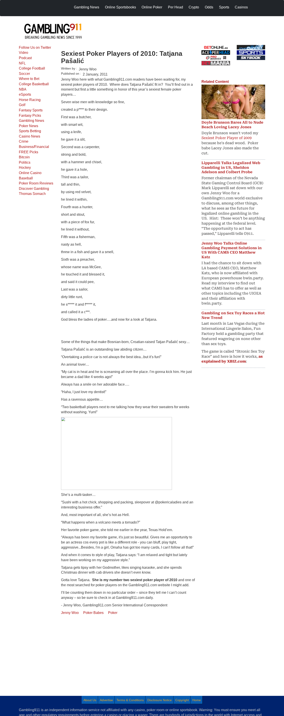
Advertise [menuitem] (106, 700)
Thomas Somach (32, 194)
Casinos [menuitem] (241, 7)
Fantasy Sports (31, 110)
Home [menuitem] (196, 700)
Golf (22, 105)
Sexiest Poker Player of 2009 (226, 138)
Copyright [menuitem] (182, 700)
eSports (25, 94)
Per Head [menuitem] (175, 7)
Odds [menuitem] (209, 7)
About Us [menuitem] (89, 700)
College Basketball (34, 84)
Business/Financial (34, 147)
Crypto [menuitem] (194, 7)
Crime (23, 141)
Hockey (25, 167)
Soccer (24, 74)
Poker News (28, 126)
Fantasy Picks (30, 115)
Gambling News (31, 120)
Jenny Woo (70, 613)
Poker (112, 613)
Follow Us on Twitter (35, 47)
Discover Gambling (34, 188)
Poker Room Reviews (36, 183)
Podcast (25, 58)
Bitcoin (24, 157)
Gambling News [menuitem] (86, 7)
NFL (22, 63)
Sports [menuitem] (224, 7)
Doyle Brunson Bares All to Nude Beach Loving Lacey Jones (232, 124)
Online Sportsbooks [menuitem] (120, 7)
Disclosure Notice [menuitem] (159, 700)
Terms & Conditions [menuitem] (130, 700)
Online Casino (30, 173)
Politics (24, 162)
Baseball (26, 178)
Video (23, 52)
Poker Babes (93, 613)
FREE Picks (28, 152)
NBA (22, 89)
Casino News (29, 136)
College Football (32, 68)
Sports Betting (30, 131)
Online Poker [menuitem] (152, 7)
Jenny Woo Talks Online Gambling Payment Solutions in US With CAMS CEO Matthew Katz (231, 250)
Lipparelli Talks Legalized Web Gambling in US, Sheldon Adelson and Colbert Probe (230, 167)
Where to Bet (29, 79)
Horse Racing (30, 100)
